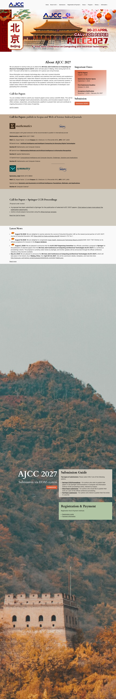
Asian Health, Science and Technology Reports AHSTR (65, 240)
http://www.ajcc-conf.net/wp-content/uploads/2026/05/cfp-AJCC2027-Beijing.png (37, 258)
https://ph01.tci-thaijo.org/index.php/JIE (46, 236)
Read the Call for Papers (17, 215)
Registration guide (68, 514)
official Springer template (48, 212)
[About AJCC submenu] (57, 4)
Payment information (68, 516)
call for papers (14, 107)
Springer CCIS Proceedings (71, 482)
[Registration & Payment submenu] (80, 4)
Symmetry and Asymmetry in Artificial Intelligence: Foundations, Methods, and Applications (49, 183)
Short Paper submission (70, 488)
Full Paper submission (69, 493)
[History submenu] (99, 4)
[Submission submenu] (65, 4)
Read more (13, 261)
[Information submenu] (107, 4)
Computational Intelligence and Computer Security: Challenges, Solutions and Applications (49, 157)
